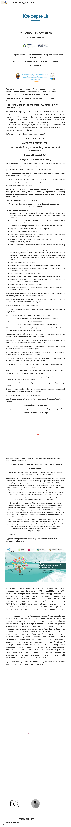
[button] (2, 2)
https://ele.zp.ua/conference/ (33, 134)
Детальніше (10, 534)
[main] (35, 17)
